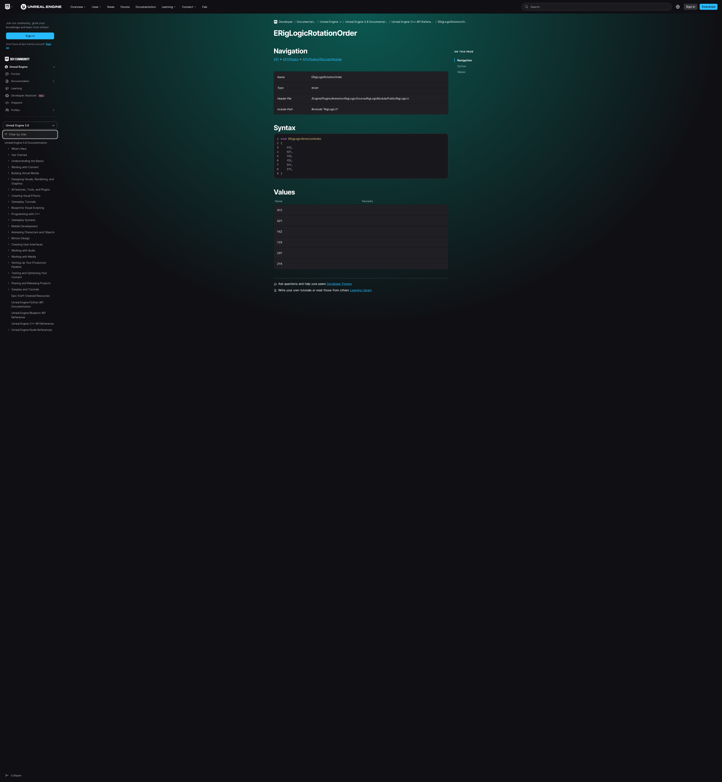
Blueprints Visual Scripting (27, 207)
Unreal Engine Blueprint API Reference (28, 315)
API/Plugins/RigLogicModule (322, 59)
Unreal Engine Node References (31, 329)
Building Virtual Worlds (25, 173)
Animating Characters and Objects (33, 232)
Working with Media (23, 256)
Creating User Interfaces (27, 244)
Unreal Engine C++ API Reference (32, 323)
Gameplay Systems (23, 220)
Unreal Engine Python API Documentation (27, 304)
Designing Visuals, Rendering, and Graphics (32, 181)
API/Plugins (291, 59)
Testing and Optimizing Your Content (29, 275)
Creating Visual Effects (25, 195)
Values (461, 72)
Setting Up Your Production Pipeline (28, 264)
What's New (18, 148)
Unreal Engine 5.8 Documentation (26, 142)
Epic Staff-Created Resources (30, 295)
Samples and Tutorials (25, 289)
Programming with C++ (25, 214)
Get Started (19, 154)
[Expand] (8, 148)
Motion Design (20, 238)
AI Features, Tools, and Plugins (30, 189)
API (276, 59)
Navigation (464, 60)
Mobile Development (24, 226)
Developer (286, 21)
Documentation (306, 21)
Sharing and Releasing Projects (31, 283)
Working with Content (25, 167)
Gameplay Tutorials (23, 201)
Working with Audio (23, 250)
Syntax (461, 66)
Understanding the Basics (27, 160)
